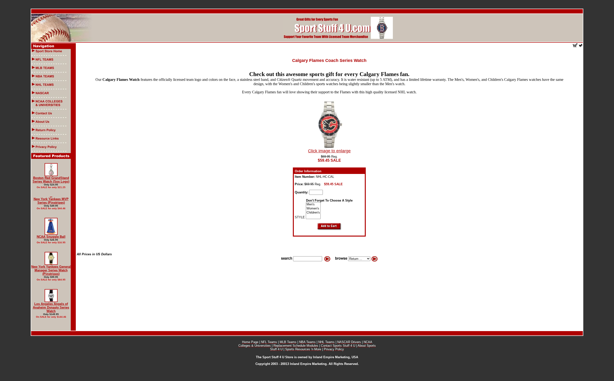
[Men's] (313, 204)
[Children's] (313, 213)
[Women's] (313, 209)
